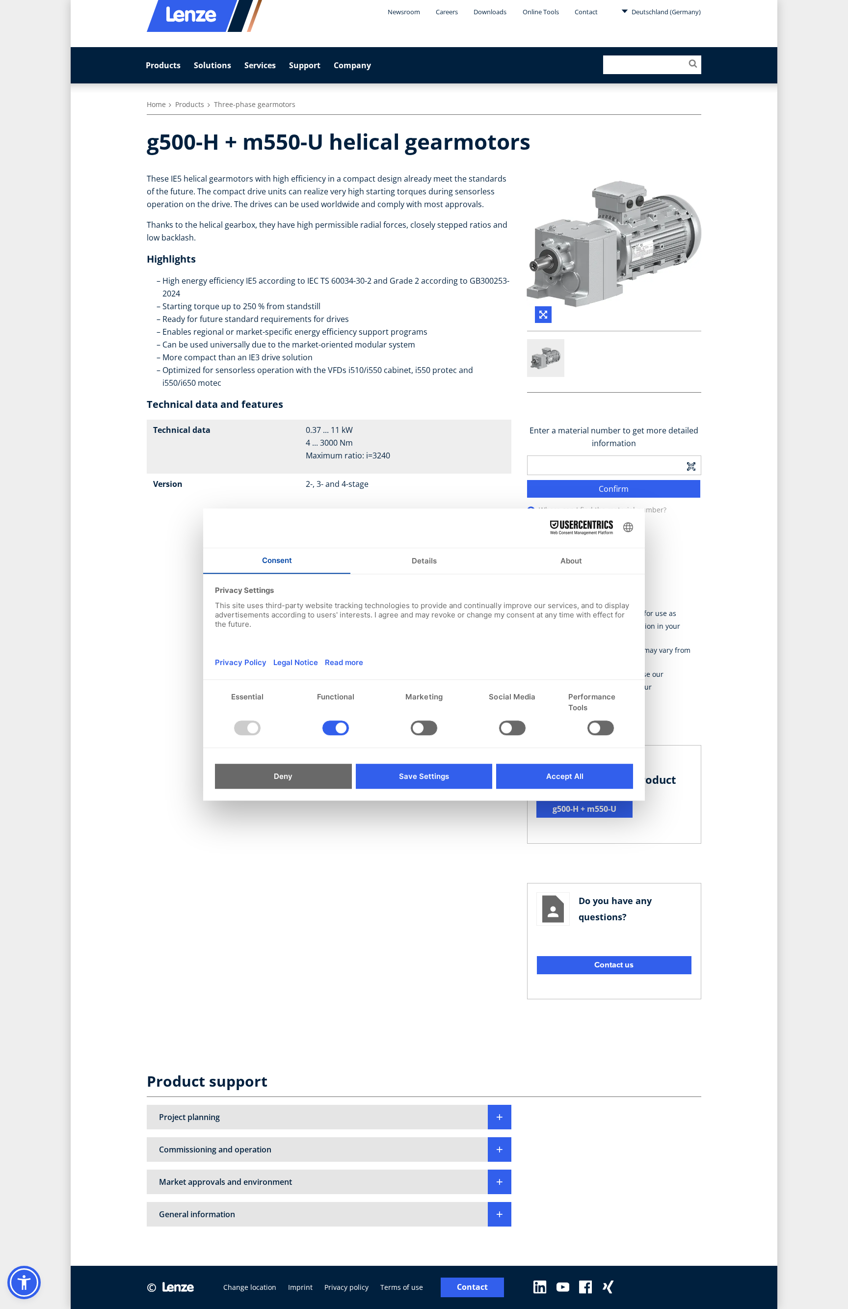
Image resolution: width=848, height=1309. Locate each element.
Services (260, 65)
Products (163, 65)
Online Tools (541, 11)
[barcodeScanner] (691, 465)
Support (304, 65)
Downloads (490, 11)
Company (352, 65)
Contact (586, 11)
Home (156, 104)
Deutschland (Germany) (665, 11)
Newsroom (404, 11)
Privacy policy (346, 1287)
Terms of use (401, 1287)
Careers (447, 11)
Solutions (212, 65)
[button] (329, 1117)
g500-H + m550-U (584, 808)
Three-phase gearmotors (254, 104)
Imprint (300, 1287)
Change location (249, 1287)
